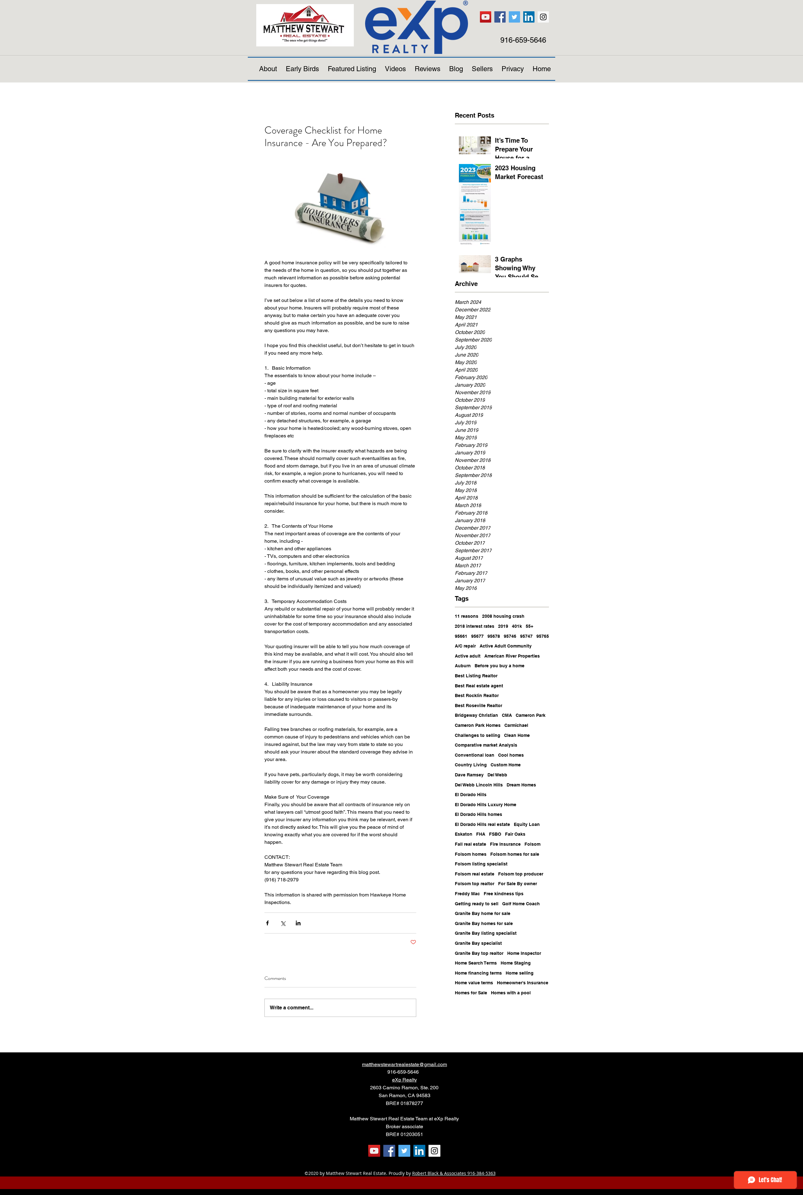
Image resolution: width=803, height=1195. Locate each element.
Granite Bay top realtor (479, 953)
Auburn (463, 665)
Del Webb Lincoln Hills (479, 784)
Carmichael (516, 725)
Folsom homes (471, 854)
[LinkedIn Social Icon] (528, 17)
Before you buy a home (499, 665)
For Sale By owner (517, 883)
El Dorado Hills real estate (482, 824)
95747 (526, 636)
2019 (503, 626)
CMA (507, 715)
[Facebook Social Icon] (500, 17)
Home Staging (516, 962)
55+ (529, 626)
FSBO (495, 834)
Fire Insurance (505, 844)
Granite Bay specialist (478, 943)
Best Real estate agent (479, 685)
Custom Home (506, 764)
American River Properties (512, 655)
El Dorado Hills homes (478, 814)
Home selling (520, 973)
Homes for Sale (471, 992)
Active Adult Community (506, 645)
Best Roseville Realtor (478, 705)
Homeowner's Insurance (522, 982)
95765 (542, 636)
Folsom (532, 844)
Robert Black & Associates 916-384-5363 (454, 1173)
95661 (461, 636)
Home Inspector (524, 953)
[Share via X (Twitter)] (283, 923)
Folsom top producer (520, 873)
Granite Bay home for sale (482, 913)
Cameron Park (530, 715)
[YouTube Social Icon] (485, 17)
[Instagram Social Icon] (543, 17)
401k (517, 626)
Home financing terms (478, 973)
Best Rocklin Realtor (477, 695)
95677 (477, 636)
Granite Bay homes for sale (484, 923)
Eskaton (463, 834)
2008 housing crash (503, 616)
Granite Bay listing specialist (486, 933)
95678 (493, 636)
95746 (510, 636)
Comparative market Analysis (486, 745)
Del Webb (497, 774)
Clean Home (517, 735)
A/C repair (465, 645)
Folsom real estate (474, 873)
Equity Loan (527, 824)
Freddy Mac (467, 893)
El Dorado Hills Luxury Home (485, 804)
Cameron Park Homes (478, 725)
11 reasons (466, 616)
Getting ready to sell (476, 903)
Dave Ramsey (469, 774)
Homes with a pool (511, 992)
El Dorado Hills (471, 794)
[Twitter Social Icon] (514, 17)
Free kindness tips (504, 893)
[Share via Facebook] (267, 923)
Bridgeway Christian (476, 715)
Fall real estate (470, 844)
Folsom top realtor (474, 883)
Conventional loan (474, 755)
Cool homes (511, 755)
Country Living (471, 764)
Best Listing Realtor (476, 675)
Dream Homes (521, 784)
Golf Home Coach (521, 903)
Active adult (468, 655)
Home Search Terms (476, 962)
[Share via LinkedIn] (298, 923)
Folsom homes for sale (514, 854)
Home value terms (474, 982)
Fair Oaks (515, 834)
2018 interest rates (474, 626)
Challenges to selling (477, 735)
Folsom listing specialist (481, 863)
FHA (480, 834)
